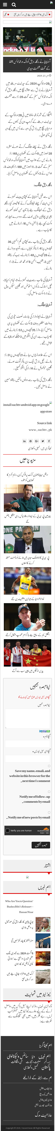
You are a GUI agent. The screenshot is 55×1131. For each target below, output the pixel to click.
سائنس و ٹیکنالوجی (17, 1056)
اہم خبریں (44, 1056)
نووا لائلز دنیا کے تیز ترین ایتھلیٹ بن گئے (27, 599)
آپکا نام (46, 736)
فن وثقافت (16, 1061)
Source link (44, 423)
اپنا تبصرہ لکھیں (44, 705)
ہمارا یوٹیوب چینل (46, 1089)
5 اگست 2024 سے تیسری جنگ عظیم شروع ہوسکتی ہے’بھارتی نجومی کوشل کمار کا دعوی (19, 958)
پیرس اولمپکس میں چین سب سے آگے (27, 671)
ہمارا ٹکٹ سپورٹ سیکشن (43, 1105)
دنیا (33, 1056)
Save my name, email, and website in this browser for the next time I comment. (29, 775)
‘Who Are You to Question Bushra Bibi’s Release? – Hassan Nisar (19, 906)
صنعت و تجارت (33, 1062)
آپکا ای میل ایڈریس (41, 751)
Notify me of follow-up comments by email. (34, 799)
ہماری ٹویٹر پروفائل (45, 1100)
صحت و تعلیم (47, 1062)
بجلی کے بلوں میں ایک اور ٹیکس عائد (14, 14)
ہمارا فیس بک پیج (45, 1094)
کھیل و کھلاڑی (34, 448)
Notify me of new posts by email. (28, 817)
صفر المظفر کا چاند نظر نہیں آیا (22, 941)
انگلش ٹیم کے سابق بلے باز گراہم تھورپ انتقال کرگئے (28, 635)
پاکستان (45, 1067)
